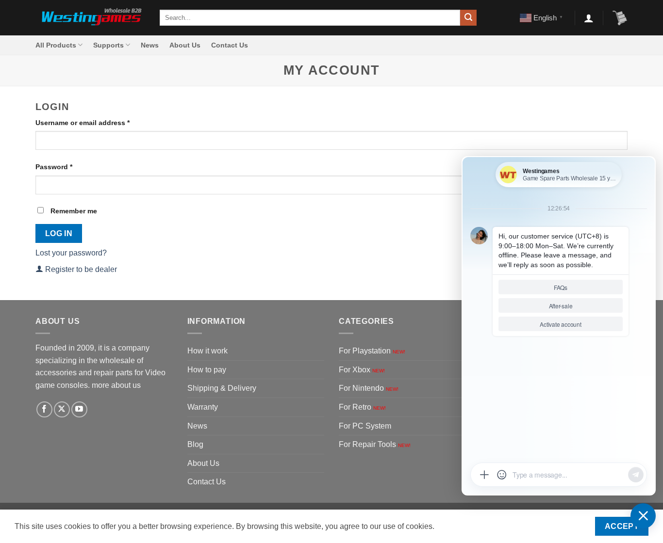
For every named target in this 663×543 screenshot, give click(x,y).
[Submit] (468, 18)
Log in (59, 233)
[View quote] (620, 18)
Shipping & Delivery (221, 388)
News (150, 45)
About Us (184, 45)
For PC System (365, 426)
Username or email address (97, 122)
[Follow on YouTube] (79, 409)
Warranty (202, 407)
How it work (207, 351)
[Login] (589, 18)
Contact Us (229, 45)
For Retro (362, 407)
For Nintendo (368, 388)
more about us (116, 385)
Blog (195, 444)
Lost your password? (71, 253)
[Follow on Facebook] (44, 409)
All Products (55, 45)
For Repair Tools (375, 444)
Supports (108, 45)
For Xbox (362, 370)
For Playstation (372, 351)
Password (68, 166)
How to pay (206, 370)
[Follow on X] (62, 409)
